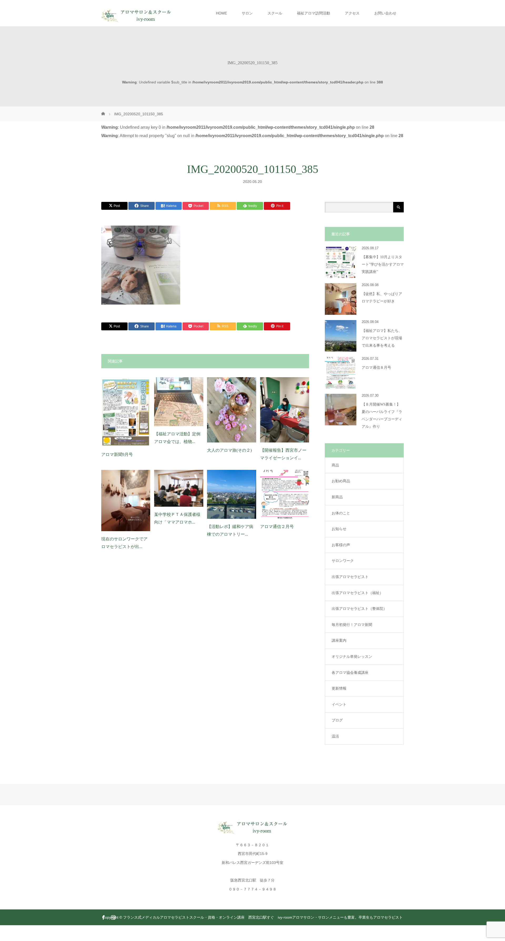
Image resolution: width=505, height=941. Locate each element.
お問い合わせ (385, 13)
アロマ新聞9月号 (117, 454)
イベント (339, 704)
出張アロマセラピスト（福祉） (357, 593)
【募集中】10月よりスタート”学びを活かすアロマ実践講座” (383, 264)
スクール (274, 13)
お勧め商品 (341, 481)
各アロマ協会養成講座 (350, 672)
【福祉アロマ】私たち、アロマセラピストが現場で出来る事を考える (382, 338)
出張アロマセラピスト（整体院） (359, 608)
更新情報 (339, 688)
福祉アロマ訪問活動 (313, 13)
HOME (221, 13)
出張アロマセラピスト (350, 577)
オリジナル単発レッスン (352, 656)
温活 (335, 736)
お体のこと (341, 513)
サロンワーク (343, 561)
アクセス (352, 13)
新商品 (337, 497)
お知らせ (339, 529)
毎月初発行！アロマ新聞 (352, 625)
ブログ (337, 720)
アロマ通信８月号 (376, 368)
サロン (247, 13)
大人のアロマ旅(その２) (229, 450)
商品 (335, 465)
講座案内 (339, 640)
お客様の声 (341, 545)
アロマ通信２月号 (277, 526)
